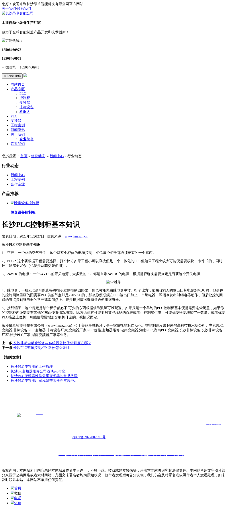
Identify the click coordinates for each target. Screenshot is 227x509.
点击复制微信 (12, 76)
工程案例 (18, 125)
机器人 (25, 112)
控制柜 (25, 98)
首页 (23, 156)
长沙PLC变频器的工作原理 (32, 366)
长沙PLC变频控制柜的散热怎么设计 (41, 348)
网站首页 (18, 84)
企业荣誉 (27, 139)
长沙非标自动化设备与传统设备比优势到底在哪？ (51, 343)
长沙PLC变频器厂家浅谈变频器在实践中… (44, 380)
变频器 (25, 102)
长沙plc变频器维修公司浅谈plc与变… (40, 371)
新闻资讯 (18, 130)
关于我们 (9, 8)
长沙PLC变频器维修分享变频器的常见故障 (44, 376)
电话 (17, 498)
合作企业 (18, 184)
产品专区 (18, 89)
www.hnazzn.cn (76, 236)
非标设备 (27, 107)
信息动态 (38, 156)
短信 (17, 503)
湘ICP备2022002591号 (89, 437)
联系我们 (24, 8)
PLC (23, 93)
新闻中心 (57, 156)
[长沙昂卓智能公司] (18, 13)
